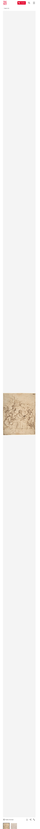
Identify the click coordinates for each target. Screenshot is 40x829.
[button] (19, 414)
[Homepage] (5, 3)
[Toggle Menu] (34, 2)
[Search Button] (29, 2)
